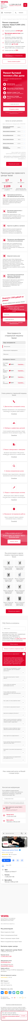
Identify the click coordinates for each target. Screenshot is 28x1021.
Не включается (5, 382)
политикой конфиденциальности (16, 323)
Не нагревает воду (5, 377)
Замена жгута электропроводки (6, 148)
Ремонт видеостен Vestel (7, 932)
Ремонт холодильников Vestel (9, 935)
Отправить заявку (14, 109)
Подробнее (14, 414)
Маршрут (7, 860)
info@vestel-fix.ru (6, 962)
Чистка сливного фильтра (8, 139)
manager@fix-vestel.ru (7, 966)
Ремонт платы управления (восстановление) (8, 127)
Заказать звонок (14, 541)
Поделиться (2, 992)
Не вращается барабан (5, 371)
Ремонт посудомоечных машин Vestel (11, 941)
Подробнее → (21, 364)
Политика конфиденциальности (14, 1004)
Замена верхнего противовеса (9, 131)
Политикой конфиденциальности (17, 803)
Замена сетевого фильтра (8, 143)
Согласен (23, 1015)
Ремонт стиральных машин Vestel (10, 938)
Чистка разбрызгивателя (8, 135)
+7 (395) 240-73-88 (15, 4)
